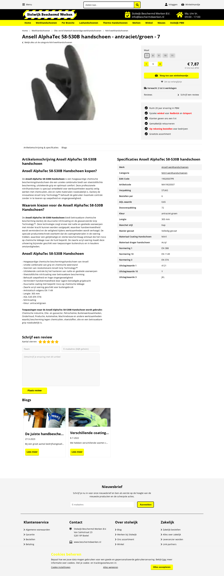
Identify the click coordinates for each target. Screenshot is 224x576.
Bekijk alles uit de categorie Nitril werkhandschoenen (48, 42)
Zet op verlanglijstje (173, 81)
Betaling (30, 544)
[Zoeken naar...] (137, 5)
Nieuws (161, 22)
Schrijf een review (190, 94)
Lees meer (32, 451)
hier (164, 559)
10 (165, 55)
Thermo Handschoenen (115, 22)
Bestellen (30, 539)
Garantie (30, 534)
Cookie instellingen (60, 567)
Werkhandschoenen (46, 22)
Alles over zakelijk (172, 534)
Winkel (149, 22)
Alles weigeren (110, 567)
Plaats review (35, 390)
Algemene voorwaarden (38, 529)
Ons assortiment (125, 539)
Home (28, 22)
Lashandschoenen (88, 22)
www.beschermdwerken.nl (87, 542)
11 (172, 55)
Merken (136, 22)
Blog (119, 529)
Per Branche (68, 22)
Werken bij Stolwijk (127, 534)
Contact (75, 522)
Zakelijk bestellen (172, 529)
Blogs (64, 147)
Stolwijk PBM (177, 22)
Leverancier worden (173, 539)
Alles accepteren (162, 567)
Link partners (169, 544)
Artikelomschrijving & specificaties (41, 147)
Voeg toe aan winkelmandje (174, 75)
